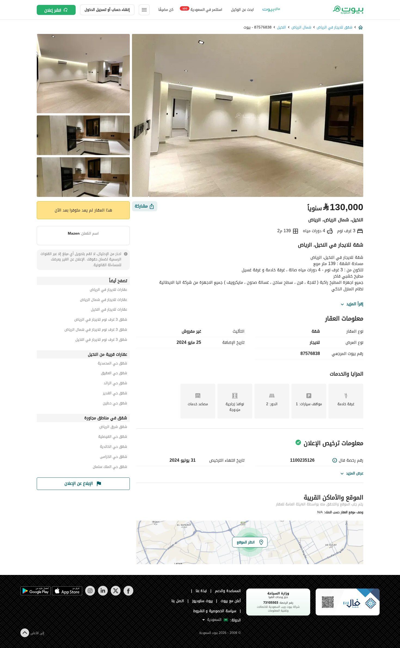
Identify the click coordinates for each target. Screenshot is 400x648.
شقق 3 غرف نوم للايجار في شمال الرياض (95, 330)
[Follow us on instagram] (90, 594)
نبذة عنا (201, 590)
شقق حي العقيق (114, 374)
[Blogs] (271, 9)
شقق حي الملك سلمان (110, 467)
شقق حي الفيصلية (112, 437)
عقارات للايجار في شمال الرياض (103, 300)
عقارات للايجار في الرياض (108, 290)
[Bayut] (348, 9)
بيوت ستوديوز (202, 601)
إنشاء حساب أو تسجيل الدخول (107, 9)
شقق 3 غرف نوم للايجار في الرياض (100, 320)
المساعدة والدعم (228, 590)
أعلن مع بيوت (231, 601)
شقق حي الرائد (115, 384)
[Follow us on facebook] (128, 594)
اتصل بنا (177, 601)
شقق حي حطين (115, 404)
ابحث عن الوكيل (242, 9)
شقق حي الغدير (115, 394)
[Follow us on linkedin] (103, 594)
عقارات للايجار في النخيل (109, 310)
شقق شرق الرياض (113, 427)
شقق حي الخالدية (113, 447)
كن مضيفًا (165, 9)
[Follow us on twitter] (115, 594)
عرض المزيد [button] (354, 473)
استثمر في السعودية (202, 9)
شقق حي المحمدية (112, 364)
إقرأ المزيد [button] (354, 304)
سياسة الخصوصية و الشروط (214, 611)
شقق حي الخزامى (113, 457)
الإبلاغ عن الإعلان (78, 483)
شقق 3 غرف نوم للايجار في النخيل (101, 340)
